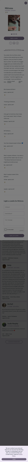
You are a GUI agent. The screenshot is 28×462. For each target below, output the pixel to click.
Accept (14, 459)
